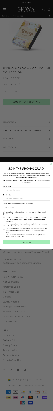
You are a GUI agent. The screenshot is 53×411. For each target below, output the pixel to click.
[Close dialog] (51, 164)
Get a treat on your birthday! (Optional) (18, 203)
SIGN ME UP (26, 242)
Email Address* (8, 195)
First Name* (7, 186)
